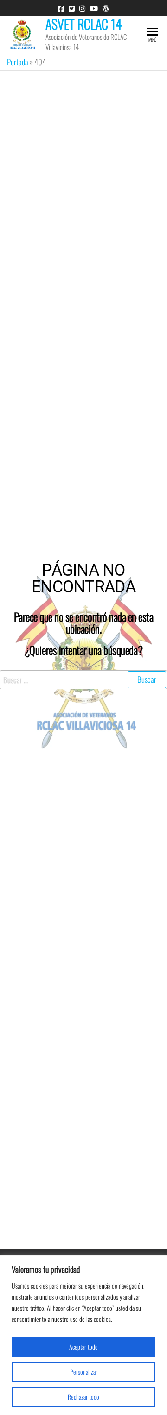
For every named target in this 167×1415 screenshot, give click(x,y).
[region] (83, 1335)
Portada (17, 62)
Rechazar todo (83, 1397)
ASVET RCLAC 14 (83, 23)
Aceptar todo (83, 1347)
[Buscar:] (83, 679)
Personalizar (83, 1372)
